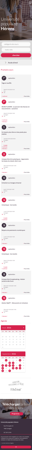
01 (6, 360)
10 (13, 363)
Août (6, 328)
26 (20, 368)
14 (2, 365)
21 (2, 368)
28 (2, 371)
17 (13, 365)
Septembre (9, 354)
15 (6, 365)
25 (16, 368)
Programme (15, 414)
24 (13, 368)
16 (9, 365)
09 (9, 363)
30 (9, 371)
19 (20, 365)
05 (20, 360)
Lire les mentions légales (8, 443)
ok (16, 447)
